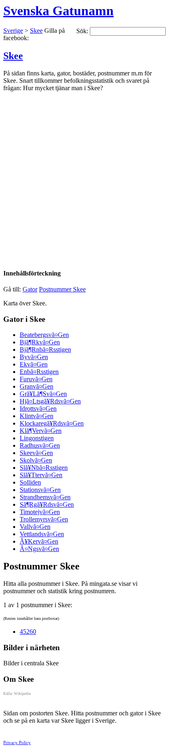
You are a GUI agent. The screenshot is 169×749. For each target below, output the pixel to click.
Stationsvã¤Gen (40, 489)
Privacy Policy (17, 742)
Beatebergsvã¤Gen (44, 334)
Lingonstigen (37, 438)
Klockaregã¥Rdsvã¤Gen (52, 423)
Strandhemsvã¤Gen (45, 497)
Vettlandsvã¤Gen (42, 533)
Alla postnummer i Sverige (66, 741)
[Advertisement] (84, 176)
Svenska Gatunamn (58, 10)
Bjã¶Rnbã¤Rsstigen (45, 349)
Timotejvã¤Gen (40, 511)
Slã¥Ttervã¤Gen (41, 474)
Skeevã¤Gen (36, 452)
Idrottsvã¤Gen (38, 408)
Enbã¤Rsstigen (39, 371)
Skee (36, 30)
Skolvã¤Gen (36, 460)
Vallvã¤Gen (35, 526)
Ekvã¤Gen (34, 364)
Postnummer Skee (62, 289)
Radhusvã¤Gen (40, 445)
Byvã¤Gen (34, 356)
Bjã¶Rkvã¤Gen (40, 342)
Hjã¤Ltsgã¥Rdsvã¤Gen (50, 401)
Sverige (13, 30)
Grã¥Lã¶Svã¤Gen (43, 393)
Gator (30, 289)
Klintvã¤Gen (36, 415)
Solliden (30, 482)
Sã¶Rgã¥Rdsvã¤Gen (47, 504)
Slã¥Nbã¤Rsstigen (44, 467)
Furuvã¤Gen (36, 379)
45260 (28, 631)
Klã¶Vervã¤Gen (41, 430)
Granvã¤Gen (36, 386)
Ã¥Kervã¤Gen (39, 541)
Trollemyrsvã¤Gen (44, 519)
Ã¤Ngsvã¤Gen (39, 548)
